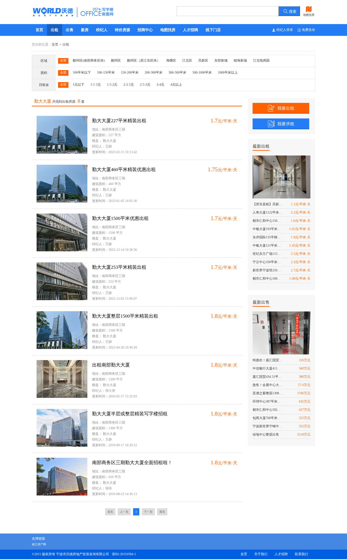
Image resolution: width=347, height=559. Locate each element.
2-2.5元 (128, 84)
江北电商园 (261, 60)
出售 (69, 30)
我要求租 (285, 124)
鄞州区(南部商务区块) (89, 60)
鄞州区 (116, 60)
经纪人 (101, 30)
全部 (63, 60)
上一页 (124, 511)
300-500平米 (177, 72)
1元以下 (78, 84)
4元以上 (176, 84)
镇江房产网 (39, 544)
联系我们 (301, 554)
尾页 (162, 511)
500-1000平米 (202, 72)
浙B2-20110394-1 (124, 554)
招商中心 (145, 30)
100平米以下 (82, 72)
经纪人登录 (284, 30)
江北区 (187, 60)
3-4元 (160, 84)
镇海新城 (240, 60)
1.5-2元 (112, 84)
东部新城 (221, 60)
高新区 (203, 60)
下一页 (148, 511)
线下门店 (213, 30)
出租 (54, 30)
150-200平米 (130, 72)
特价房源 (122, 30)
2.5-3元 (145, 84)
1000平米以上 (228, 72)
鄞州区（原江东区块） (143, 60)
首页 (39, 30)
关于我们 (260, 554)
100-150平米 (106, 72)
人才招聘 (190, 30)
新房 (85, 30)
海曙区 (171, 60)
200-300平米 (153, 72)
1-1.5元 (95, 84)
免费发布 (308, 30)
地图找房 (167, 30)
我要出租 (285, 108)
